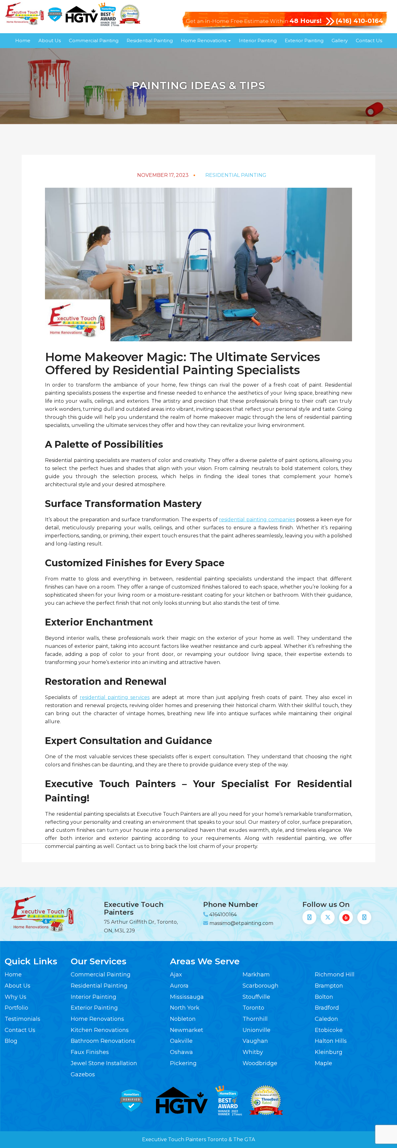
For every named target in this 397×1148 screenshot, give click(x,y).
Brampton (329, 985)
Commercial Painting (93, 40)
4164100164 (223, 914)
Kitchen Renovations (100, 1030)
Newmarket (186, 1030)
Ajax (176, 974)
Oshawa (181, 1052)
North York (184, 1007)
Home (22, 40)
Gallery (340, 40)
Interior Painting (258, 40)
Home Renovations (204, 40)
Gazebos (83, 1074)
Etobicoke (329, 1030)
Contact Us (369, 40)
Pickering (183, 1063)
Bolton (324, 996)
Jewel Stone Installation (104, 1063)
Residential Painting (150, 40)
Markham (256, 974)
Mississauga (187, 996)
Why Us (15, 996)
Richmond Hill (335, 974)
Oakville (181, 1041)
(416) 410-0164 (359, 21)
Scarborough (261, 985)
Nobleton (183, 1019)
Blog (11, 1041)
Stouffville (256, 996)
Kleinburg (328, 1052)
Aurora (179, 985)
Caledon (326, 1019)
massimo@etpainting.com (241, 923)
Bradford (327, 1007)
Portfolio (16, 1007)
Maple (323, 1063)
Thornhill (255, 1019)
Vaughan (255, 1041)
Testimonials (22, 1019)
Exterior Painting (304, 40)
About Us (49, 40)
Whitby (253, 1052)
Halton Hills (331, 1041)
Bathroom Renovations (103, 1041)
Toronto (253, 1007)
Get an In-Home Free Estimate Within (254, 21)
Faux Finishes (90, 1052)
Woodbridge (260, 1063)
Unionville (256, 1030)
